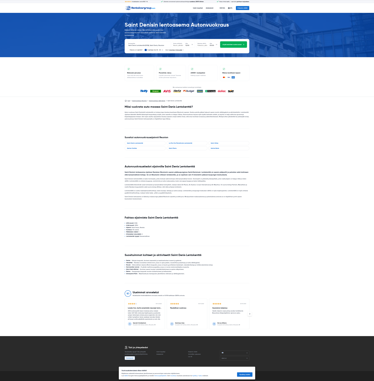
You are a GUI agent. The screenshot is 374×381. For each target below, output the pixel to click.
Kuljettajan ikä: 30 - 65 (154, 50)
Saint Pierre (172, 148)
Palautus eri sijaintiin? (136, 50)
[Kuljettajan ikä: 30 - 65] (146, 50)
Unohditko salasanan (194, 354)
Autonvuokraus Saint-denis (157, 101)
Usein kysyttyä (198, 8)
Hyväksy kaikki (244, 374)
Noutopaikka (131, 43)
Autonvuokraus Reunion (139, 101)
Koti (129, 101)
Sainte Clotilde (132, 148)
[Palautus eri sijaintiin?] (128, 50)
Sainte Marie (215, 148)
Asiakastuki (209, 8)
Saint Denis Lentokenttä (135, 143)
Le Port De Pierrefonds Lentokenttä (180, 143)
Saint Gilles (214, 143)
